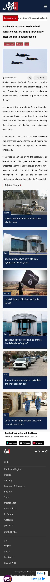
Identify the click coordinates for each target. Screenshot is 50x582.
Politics (7, 474)
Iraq (27, 44)
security (19, 44)
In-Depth (8, 514)
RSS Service (10, 562)
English (7, 546)
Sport (7, 497)
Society (8, 491)
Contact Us (9, 557)
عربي (6, 540)
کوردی (7, 551)
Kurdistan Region (12, 469)
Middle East (10, 503)
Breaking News (10, 18)
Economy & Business (14, 486)
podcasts (8, 525)
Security (8, 480)
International (9, 44)
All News (8, 519)
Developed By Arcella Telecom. (25, 572)
